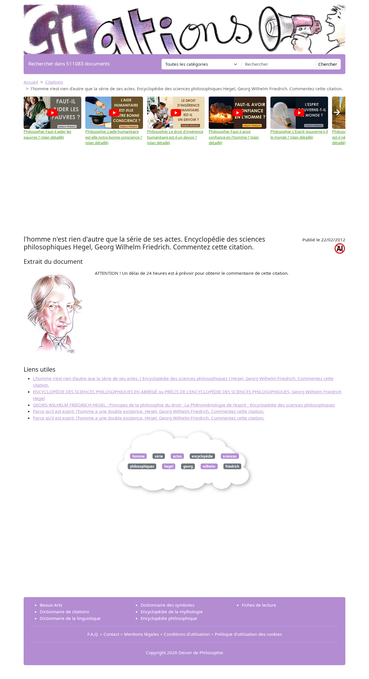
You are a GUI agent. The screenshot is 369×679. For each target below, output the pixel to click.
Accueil (31, 82)
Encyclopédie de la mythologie (172, 611)
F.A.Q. (93, 634)
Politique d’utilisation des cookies (248, 634)
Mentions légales (141, 634)
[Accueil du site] (184, 26)
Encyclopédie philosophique (169, 618)
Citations (54, 82)
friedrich (232, 466)
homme (138, 456)
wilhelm (209, 466)
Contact (111, 634)
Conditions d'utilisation (187, 634)
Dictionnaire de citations (64, 611)
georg (188, 466)
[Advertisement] (184, 190)
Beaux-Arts (51, 605)
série (159, 456)
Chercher (327, 64)
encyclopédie (202, 456)
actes (177, 456)
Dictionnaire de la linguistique (70, 618)
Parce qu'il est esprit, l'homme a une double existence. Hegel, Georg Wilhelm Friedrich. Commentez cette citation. (148, 411)
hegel (168, 466)
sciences (230, 456)
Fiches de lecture (259, 605)
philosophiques (142, 466)
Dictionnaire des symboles (167, 605)
